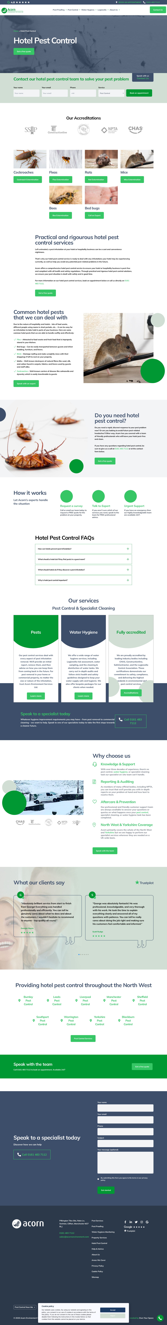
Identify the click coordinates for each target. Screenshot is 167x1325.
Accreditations (131, 692)
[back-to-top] (160, 1318)
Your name (18, 87)
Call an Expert (94, 215)
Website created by (130, 1318)
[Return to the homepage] (12, 9)
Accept (112, 1310)
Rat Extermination (96, 179)
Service (101, 87)
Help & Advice (98, 1249)
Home (16, 31)
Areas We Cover (99, 1260)
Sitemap (95, 1277)
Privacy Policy (98, 1266)
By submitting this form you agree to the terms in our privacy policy (124, 1179)
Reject (112, 1316)
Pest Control (73, 10)
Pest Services (97, 1221)
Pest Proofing (59, 10)
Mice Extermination (132, 179)
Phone (73, 87)
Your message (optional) (107, 1150)
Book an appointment (130, 2)
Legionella (102, 10)
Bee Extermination (61, 215)
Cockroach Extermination (28, 179)
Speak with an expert (26, 383)
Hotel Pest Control (99, 1243)
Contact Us (143, 78)
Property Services (99, 1237)
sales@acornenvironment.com (74, 1236)
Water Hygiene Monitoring (103, 1232)
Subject (100, 1138)
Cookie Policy (97, 1271)
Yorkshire (109, 832)
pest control (142, 812)
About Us (114, 10)
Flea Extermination (61, 179)
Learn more (35, 696)
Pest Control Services (83, 1038)
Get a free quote (24, 51)
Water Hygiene (87, 10)
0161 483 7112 (153, 2)
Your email (46, 87)
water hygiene (120, 772)
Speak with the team (105, 851)
